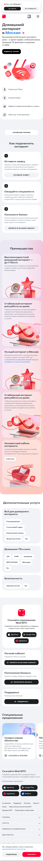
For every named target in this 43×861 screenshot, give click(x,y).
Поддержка (17, 803)
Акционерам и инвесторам (24, 810)
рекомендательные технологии (14, 849)
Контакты (27, 803)
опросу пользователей (22, 362)
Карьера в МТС (7, 810)
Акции (4, 807)
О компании (6, 803)
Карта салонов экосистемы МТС (20, 807)
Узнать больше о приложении (12, 781)
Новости (36, 803)
